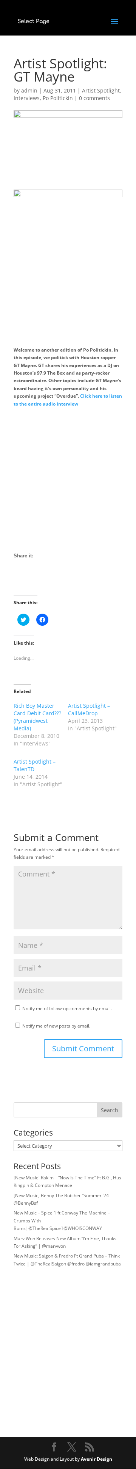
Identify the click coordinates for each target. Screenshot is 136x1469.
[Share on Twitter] (34, 582)
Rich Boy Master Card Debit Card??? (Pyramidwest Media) (37, 717)
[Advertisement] (68, 480)
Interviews (27, 98)
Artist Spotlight (101, 90)
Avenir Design (96, 1459)
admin (29, 90)
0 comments (94, 98)
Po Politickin (58, 98)
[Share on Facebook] (20, 582)
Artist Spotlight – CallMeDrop (89, 709)
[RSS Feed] (48, 582)
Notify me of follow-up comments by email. (67, 1008)
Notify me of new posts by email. (56, 1026)
